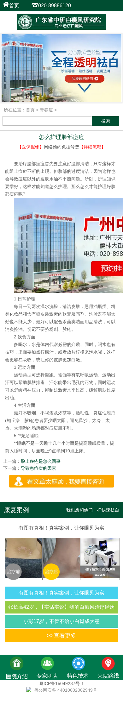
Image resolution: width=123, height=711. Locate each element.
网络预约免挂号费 (61, 146)
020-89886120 (54, 5)
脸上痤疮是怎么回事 (41, 461)
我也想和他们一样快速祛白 (92, 510)
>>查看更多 (61, 635)
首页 (14, 5)
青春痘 (46, 109)
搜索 (105, 120)
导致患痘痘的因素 (38, 468)
